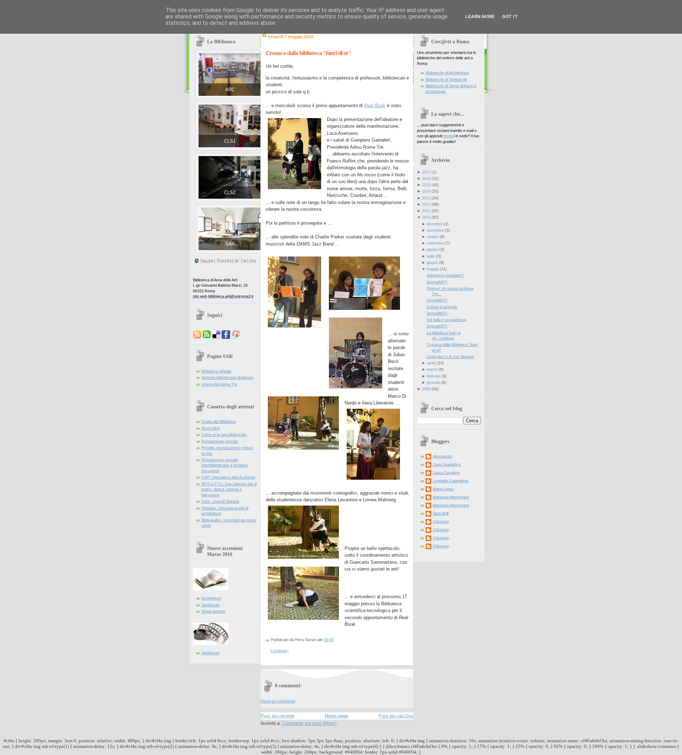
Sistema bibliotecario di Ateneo (227, 377)
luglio (431, 256)
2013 (426, 198)
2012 (426, 204)
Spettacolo (210, 605)
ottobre (433, 237)
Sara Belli (441, 513)
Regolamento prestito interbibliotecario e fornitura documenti (224, 465)
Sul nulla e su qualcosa (446, 320)
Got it (510, 16)
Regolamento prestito (219, 441)
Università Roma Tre (219, 384)
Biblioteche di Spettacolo (446, 79)
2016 (426, 178)
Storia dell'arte (213, 611)
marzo (432, 369)
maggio (433, 269)
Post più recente (277, 715)
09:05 (329, 640)
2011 (426, 211)
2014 (426, 191)
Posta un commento (278, 701)
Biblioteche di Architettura (447, 73)
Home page (336, 715)
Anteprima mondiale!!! (445, 275)
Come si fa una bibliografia (224, 434)
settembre (435, 243)
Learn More (480, 16)
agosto (432, 249)
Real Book (374, 105)
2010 (426, 217)
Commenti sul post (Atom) (309, 723)
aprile (431, 363)
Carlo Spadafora (447, 464)
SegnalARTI (437, 282)
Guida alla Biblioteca (218, 421)
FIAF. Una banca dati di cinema (228, 477)
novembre (435, 230)
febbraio (433, 376)
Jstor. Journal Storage (220, 501)
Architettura (211, 598)
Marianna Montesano (451, 497)
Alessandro (442, 456)
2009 (426, 389)
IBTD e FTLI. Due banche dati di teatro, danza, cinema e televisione (229, 489)
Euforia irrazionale (442, 307)
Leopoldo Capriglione (451, 481)
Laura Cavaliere (446, 472)
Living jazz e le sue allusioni (450, 356)
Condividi (278, 651)
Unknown (441, 521)
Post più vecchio (396, 715)
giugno (432, 262)
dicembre (435, 224)
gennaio (433, 382)
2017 (426, 172)
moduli (448, 136)
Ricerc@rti (210, 428)
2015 (426, 185)
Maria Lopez (443, 489)
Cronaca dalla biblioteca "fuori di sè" (308, 53)
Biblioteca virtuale (216, 371)
